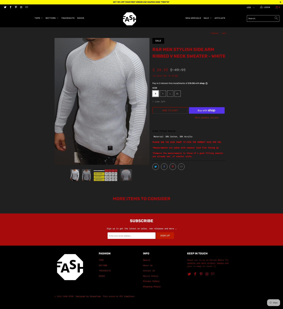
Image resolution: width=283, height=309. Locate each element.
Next (224, 33)
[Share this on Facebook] (164, 166)
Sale (207, 18)
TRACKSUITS (68, 18)
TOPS (38, 18)
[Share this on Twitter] (155, 166)
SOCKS (80, 18)
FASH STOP (68, 296)
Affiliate (220, 18)
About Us (147, 265)
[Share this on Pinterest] (173, 166)
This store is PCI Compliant (119, 296)
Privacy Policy (151, 281)
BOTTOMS (51, 18)
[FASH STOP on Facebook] (10, 7)
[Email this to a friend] (181, 166)
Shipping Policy (152, 286)
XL (177, 93)
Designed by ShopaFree (88, 296)
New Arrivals (193, 18)
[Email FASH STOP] (26, 7)
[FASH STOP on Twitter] (5, 7)
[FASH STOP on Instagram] (21, 7)
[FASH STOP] (143, 18)
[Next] (144, 101)
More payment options (207, 117)
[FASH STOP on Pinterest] (15, 7)
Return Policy (150, 276)
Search (146, 260)
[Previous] (59, 101)
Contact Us (149, 270)
